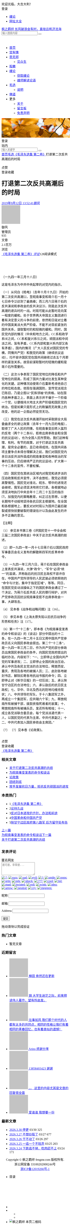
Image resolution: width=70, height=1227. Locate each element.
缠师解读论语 (26, 80)
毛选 (12, 85)
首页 (12, 47)
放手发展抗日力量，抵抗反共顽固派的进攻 (38, 786)
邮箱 (5, 903)
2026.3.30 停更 (19, 1129)
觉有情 (14, 52)
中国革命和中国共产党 (26, 817)
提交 (5, 918)
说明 (20, 89)
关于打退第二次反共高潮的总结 (31, 768)
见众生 (21, 61)
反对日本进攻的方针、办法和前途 (34, 813)
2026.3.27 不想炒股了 (23, 1134)
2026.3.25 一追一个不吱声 (26, 1143)
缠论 (12, 16)
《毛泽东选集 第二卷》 (30, 154)
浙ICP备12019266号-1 (35, 1169)
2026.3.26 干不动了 (22, 1139)
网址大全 (15, 21)
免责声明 (23, 113)
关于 (20, 103)
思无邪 (14, 57)
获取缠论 (23, 75)
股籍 (12, 66)
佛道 (12, 94)
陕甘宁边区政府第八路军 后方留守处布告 (39, 822)
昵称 (5, 895)
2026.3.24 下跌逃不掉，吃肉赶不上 (33, 1148)
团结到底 (15, 782)
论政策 (14, 777)
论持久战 (17, 808)
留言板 (21, 108)
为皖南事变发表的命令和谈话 (29, 772)
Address (7, 910)
